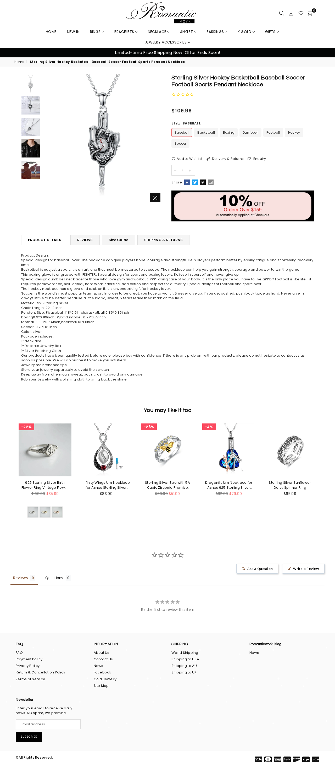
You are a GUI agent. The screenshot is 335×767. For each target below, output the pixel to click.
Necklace (158, 31)
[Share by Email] (211, 182)
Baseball (182, 132)
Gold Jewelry (105, 679)
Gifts (271, 31)
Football (273, 132)
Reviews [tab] (20, 577)
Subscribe (28, 737)
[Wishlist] (301, 13)
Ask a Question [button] (260, 568)
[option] (167, 53)
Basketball (206, 132)
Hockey (294, 132)
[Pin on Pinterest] (203, 182)
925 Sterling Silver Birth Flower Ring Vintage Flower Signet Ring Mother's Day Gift (45, 485)
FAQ (19, 652)
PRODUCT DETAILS (45, 239)
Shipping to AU (184, 665)
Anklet (187, 31)
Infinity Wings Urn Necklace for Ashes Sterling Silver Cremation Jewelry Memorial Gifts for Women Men (106, 485)
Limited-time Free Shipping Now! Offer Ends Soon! (167, 53)
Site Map (101, 685)
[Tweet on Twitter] (195, 182)
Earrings (216, 31)
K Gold (245, 31)
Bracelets (124, 31)
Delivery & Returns (227, 158)
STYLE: (186, 123)
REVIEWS (85, 239)
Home (19, 62)
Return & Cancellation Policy (40, 672)
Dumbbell (250, 132)
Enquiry (259, 158)
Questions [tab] (54, 577)
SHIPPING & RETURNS (163, 239)
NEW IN (73, 31)
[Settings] (291, 13)
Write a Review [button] (306, 568)
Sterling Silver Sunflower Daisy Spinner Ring (290, 485)
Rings (96, 31)
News (98, 665)
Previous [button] (10, 52)
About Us (101, 652)
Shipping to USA (185, 659)
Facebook (102, 672)
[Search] (282, 13)
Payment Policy (29, 659)
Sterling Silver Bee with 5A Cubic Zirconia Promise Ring (167, 485)
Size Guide (119, 239)
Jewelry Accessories (166, 42)
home (51, 31)
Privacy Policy (28, 665)
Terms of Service (30, 679)
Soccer (180, 143)
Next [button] (324, 52)
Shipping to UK (184, 672)
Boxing (228, 132)
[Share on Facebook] (187, 182)
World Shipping (184, 652)
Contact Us (103, 659)
